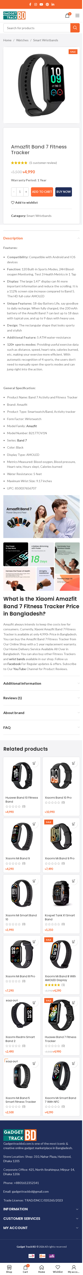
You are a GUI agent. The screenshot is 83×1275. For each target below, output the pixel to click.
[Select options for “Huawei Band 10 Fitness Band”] (34, 763)
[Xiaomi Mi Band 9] (22, 836)
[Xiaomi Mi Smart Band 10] (22, 893)
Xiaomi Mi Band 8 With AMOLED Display (60, 978)
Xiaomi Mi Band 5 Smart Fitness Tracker (21, 1100)
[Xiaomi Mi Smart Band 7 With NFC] (61, 1076)
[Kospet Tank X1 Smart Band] (61, 893)
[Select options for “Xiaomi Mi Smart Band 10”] (34, 881)
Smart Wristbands (45, 40)
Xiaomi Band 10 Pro (58, 797)
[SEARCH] (75, 27)
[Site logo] (14, 15)
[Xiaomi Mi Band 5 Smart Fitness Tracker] (22, 1076)
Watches (22, 40)
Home (7, 40)
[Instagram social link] (35, 5)
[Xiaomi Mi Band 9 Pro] (61, 836)
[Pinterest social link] (47, 5)
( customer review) (43, 163)
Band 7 (22, 440)
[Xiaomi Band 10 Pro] (61, 775)
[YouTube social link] (41, 5)
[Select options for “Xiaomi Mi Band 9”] (34, 824)
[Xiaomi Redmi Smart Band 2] (22, 1015)
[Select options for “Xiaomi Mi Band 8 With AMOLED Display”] (73, 942)
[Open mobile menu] (77, 15)
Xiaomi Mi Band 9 (18, 858)
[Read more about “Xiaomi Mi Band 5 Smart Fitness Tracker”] (34, 1063)
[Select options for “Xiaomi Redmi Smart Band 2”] (34, 1002)
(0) (23, 806)
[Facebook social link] (30, 5)
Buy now (63, 191)
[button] (73, 763)
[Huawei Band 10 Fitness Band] (22, 775)
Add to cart (42, 191)
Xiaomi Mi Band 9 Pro (60, 858)
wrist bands (17, 659)
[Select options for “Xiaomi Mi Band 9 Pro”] (73, 824)
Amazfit (31, 426)
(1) (63, 985)
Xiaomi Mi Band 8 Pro (20, 976)
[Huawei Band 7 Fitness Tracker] (61, 1015)
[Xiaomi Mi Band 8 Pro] (22, 954)
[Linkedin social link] (53, 5)
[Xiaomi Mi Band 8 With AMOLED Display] (61, 954)
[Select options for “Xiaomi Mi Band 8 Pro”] (34, 942)
